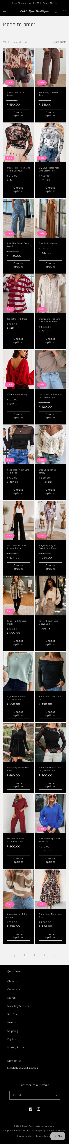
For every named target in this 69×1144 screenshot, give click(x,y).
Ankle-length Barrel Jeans (48, 94)
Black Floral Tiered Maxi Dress (50, 916)
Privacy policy (38, 1130)
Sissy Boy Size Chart (19, 1006)
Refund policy (21, 1130)
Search (11, 997)
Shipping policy (25, 1136)
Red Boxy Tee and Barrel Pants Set (15, 840)
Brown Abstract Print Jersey (16, 916)
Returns (12, 1022)
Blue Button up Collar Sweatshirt (49, 840)
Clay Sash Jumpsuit (49, 243)
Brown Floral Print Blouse (15, 94)
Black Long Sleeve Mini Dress (17, 769)
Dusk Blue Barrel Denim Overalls (18, 245)
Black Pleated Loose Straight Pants (16, 547)
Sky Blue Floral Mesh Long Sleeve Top (49, 169)
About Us (13, 981)
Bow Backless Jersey (16, 394)
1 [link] (14, 955)
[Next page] (54, 956)
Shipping (12, 1031)
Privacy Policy (15, 1047)
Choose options (18, 114)
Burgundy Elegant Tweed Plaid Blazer (48, 547)
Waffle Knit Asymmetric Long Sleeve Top (50, 396)
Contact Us (14, 989)
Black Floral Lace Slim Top (50, 698)
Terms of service (57, 1130)
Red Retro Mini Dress (16, 319)
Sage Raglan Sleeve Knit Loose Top (16, 698)
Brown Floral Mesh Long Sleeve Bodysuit (18, 169)
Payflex (11, 1039)
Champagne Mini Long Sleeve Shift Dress (49, 320)
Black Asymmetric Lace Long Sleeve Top (50, 769)
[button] (5, 12)
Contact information (45, 1136)
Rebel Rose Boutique (32, 1126)
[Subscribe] (56, 1095)
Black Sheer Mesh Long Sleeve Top (17, 471)
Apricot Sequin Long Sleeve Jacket (49, 622)
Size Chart (13, 1014)
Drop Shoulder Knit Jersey (48, 471)
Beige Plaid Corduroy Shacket (17, 622)
